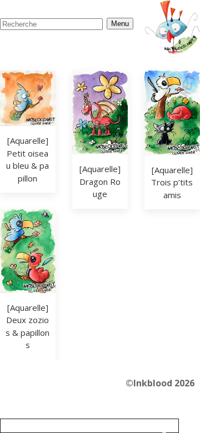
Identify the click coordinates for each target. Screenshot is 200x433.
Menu (120, 23)
